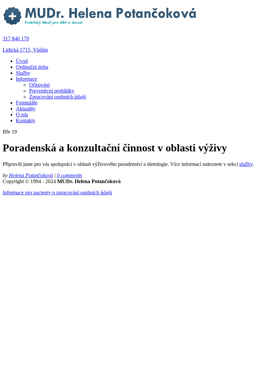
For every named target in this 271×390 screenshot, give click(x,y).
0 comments (69, 175)
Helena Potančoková (31, 175)
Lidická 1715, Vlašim (25, 50)
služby (245, 164)
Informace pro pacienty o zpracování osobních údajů (57, 192)
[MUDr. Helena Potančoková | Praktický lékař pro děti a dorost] (100, 27)
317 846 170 (16, 38)
